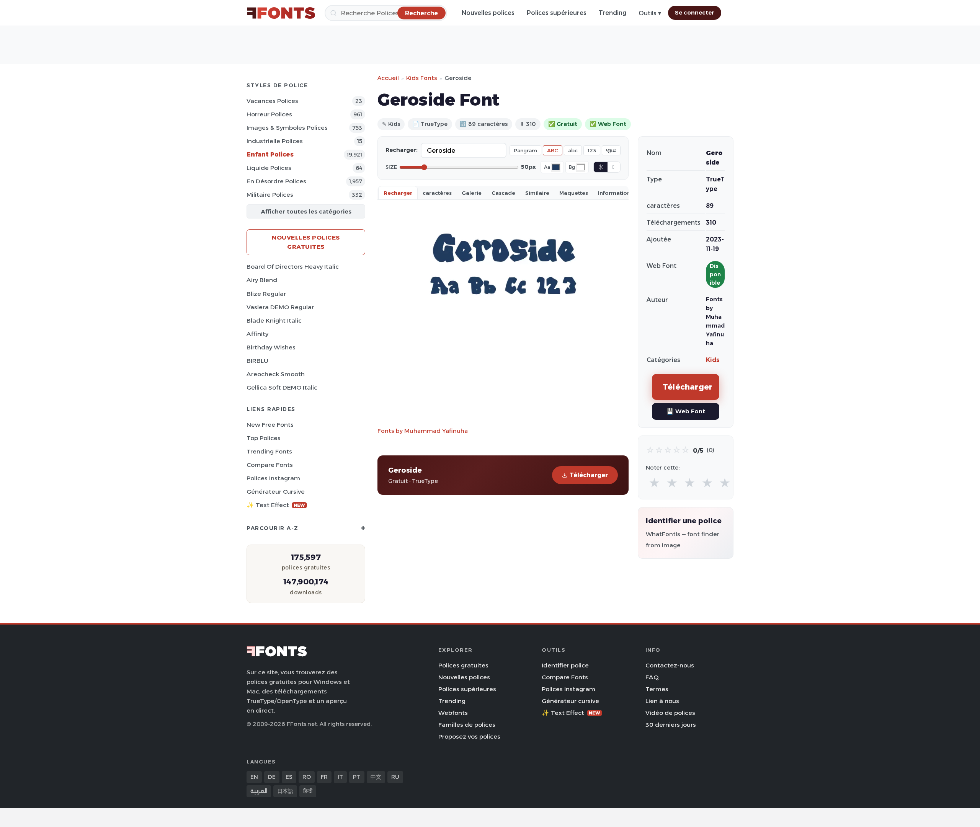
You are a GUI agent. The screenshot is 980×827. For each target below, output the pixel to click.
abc (573, 150)
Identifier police (565, 665)
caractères (437, 193)
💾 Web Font (685, 411)
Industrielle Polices (275, 141)
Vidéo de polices (670, 712)
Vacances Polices (272, 100)
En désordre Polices (276, 181)
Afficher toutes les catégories (306, 211)
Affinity (257, 334)
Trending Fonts (269, 451)
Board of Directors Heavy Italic (293, 266)
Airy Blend (262, 280)
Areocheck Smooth (276, 374)
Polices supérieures (556, 12)
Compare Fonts (270, 464)
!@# (611, 150)
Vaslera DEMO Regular (280, 307)
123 (592, 150)
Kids (713, 360)
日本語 (285, 791)
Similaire (537, 193)
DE (272, 776)
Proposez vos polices (469, 736)
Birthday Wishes (271, 347)
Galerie (472, 193)
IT (340, 776)
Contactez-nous (669, 665)
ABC (552, 150)
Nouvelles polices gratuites (306, 242)
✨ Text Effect (276, 505)
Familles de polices (466, 724)
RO (306, 776)
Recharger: (401, 150)
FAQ (651, 677)
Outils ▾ (650, 13)
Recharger (398, 193)
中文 (376, 776)
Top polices (264, 438)
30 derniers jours (670, 724)
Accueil (388, 78)
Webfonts (453, 712)
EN (254, 776)
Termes (656, 689)
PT (357, 776)
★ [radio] (654, 483)
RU (395, 776)
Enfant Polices (270, 154)
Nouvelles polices (488, 12)
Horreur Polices (269, 114)
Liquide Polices (269, 167)
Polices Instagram (273, 478)
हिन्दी (307, 791)
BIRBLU (257, 360)
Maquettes (573, 193)
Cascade (503, 193)
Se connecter (694, 12)
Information (614, 193)
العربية (258, 791)
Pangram (525, 150)
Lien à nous (662, 701)
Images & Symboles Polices (287, 127)
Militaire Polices (270, 194)
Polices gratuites (463, 665)
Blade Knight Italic (274, 320)
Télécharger (589, 475)
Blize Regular (266, 293)
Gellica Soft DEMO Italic (282, 387)
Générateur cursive (276, 491)
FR (324, 776)
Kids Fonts (421, 78)
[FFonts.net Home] (281, 13)
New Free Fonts (270, 424)
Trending (612, 12)
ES (289, 776)
